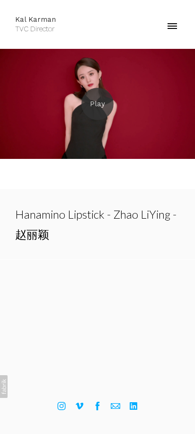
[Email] (115, 406)
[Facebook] (97, 406)
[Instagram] (61, 406)
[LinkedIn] (133, 406)
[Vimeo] (79, 406)
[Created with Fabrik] (4, 386)
